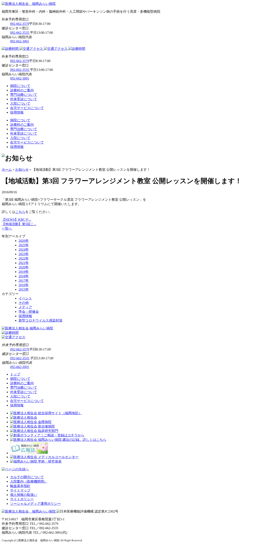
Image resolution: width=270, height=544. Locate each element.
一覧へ (7, 228)
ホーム (7, 169)
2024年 (24, 249)
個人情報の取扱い (23, 495)
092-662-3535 (20, 32)
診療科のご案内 (22, 90)
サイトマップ (20, 490)
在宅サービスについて (27, 108)
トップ (15, 374)
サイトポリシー (22, 499)
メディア (25, 307)
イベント (25, 298)
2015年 (24, 289)
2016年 (24, 285)
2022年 (24, 258)
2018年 (24, 276)
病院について (20, 86)
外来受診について (23, 99)
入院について (20, 103)
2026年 (24, 240)
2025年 (24, 245)
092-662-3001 (19, 41)
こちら (20, 212)
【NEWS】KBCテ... (16, 219)
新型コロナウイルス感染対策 (40, 320)
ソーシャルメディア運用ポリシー (35, 503)
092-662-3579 (19, 24)
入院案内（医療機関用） (28, 481)
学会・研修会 (29, 311)
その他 (24, 302)
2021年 (24, 263)
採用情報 (17, 112)
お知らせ (22, 169)
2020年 (24, 267)
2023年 (24, 254)
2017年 (24, 280)
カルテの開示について (27, 477)
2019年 (24, 271)
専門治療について (23, 94)
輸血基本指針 (20, 486)
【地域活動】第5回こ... (19, 224)
